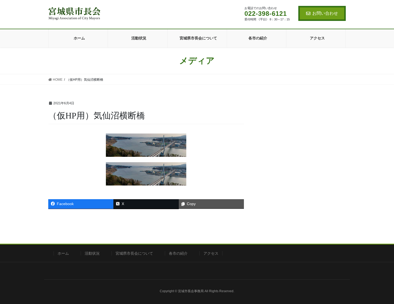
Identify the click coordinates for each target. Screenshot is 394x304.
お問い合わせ (325, 13)
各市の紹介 (178, 253)
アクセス (210, 253)
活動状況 (92, 253)
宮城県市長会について (134, 253)
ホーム (63, 253)
